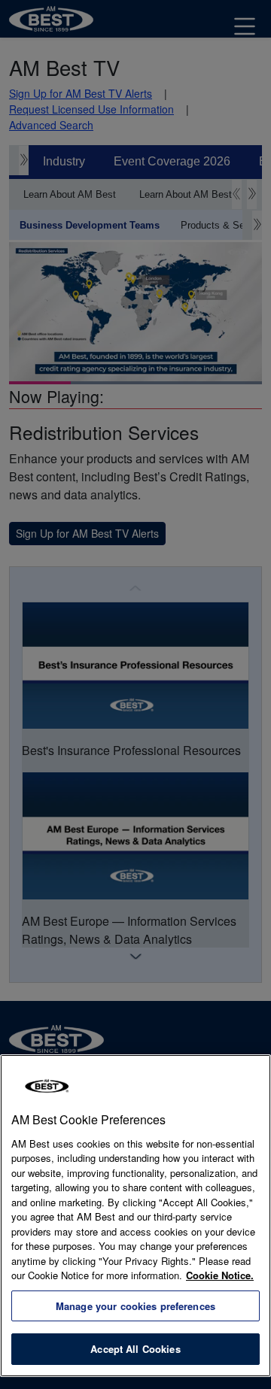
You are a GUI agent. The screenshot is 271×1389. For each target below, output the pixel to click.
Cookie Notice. (220, 1275)
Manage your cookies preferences (135, 1306)
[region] (135, 1215)
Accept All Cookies (135, 1349)
